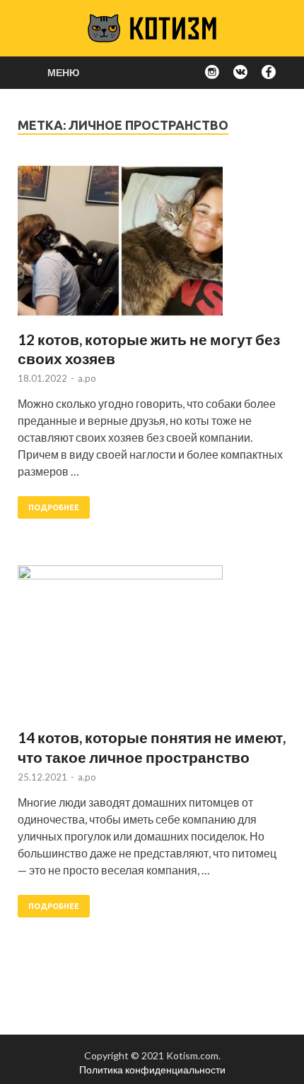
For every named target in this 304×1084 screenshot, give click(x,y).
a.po (87, 378)
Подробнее (53, 507)
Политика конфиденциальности (152, 1070)
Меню (63, 72)
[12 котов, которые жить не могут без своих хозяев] (152, 246)
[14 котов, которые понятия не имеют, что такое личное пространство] (152, 646)
